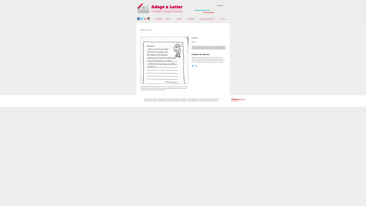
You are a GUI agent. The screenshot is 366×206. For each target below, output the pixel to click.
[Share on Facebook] (193, 66)
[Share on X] (196, 66)
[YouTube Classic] (145, 18)
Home (143, 30)
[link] (222, 5)
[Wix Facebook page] (138, 18)
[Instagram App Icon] (148, 18)
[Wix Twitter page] (141, 18)
